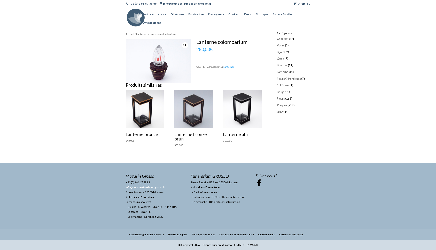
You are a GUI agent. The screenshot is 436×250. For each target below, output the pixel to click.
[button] (185, 45)
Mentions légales (178, 234)
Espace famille (282, 14)
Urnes (281, 112)
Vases (281, 45)
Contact (234, 14)
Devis (248, 14)
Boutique (262, 14)
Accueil (130, 34)
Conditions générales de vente (146, 234)
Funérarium (196, 14)
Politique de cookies (203, 234)
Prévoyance (216, 14)
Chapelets (283, 38)
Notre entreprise (154, 14)
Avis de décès (152, 23)
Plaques (282, 105)
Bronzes (282, 65)
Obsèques (177, 14)
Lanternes (141, 34)
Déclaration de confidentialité (236, 234)
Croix (280, 58)
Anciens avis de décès (291, 234)
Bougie (281, 92)
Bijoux (281, 52)
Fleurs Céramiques (289, 78)
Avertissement (266, 234)
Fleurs (281, 98)
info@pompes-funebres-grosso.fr (145, 187)
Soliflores (283, 85)
